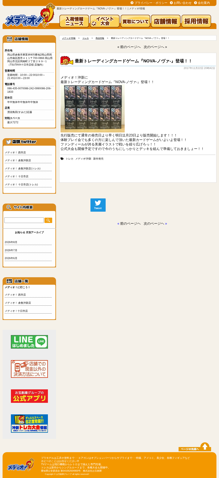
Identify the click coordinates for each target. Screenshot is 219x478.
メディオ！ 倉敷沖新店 (18, 160)
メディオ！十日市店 (16, 310)
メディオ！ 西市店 (15, 152)
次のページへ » (155, 47)
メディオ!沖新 (83, 158)
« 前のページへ (129, 47)
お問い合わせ (183, 2)
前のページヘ (130, 223)
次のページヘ (154, 223)
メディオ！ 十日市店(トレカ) (21, 184)
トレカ (69, 158)
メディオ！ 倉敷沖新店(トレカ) (22, 168)
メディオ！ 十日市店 (16, 176)
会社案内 (204, 2)
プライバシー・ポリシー (151, 2)
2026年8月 (11, 242)
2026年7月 (11, 250)
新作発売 (98, 158)
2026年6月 (11, 258)
